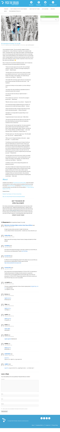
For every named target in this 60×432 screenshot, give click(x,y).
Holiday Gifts (7, 235)
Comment (3, 379)
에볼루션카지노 (7, 308)
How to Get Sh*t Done (35, 8)
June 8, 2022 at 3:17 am (8, 345)
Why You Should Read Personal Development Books (14, 196)
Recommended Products (15, 11)
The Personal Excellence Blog (19, 182)
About (5, 11)
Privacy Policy (55, 425)
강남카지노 (6, 357)
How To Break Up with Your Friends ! (18, 8)
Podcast (6, 8)
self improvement (30, 45)
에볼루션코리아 (7, 298)
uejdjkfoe (6, 364)
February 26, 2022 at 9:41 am (9, 315)
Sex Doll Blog (24, 251)
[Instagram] (44, 418)
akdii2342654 (7, 353)
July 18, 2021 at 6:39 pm (8, 257)
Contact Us (47, 425)
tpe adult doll (7, 255)
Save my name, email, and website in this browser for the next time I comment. (15, 408)
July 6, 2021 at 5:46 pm (8, 247)
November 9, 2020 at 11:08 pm (9, 236)
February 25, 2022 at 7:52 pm (9, 283)
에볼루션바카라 (7, 318)
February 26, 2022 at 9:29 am (9, 295)
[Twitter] (47, 418)
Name (2, 393)
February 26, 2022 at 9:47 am (9, 326)
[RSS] (49, 418)
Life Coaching (45, 8)
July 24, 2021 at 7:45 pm (8, 268)
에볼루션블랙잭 (7, 339)
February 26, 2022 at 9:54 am (9, 336)
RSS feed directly (11, 185)
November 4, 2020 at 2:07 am (9, 226)
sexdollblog (7, 245)
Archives (53, 8)
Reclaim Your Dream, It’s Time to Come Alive (12, 194)
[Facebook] (41, 418)
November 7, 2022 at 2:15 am (9, 355)
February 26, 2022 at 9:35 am (9, 305)
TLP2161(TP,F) (7, 267)
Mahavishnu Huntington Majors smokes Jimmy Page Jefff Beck (18, 225)
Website (2, 403)
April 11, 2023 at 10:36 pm (8, 365)
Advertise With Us (40, 425)
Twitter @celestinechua (26, 185)
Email (2, 398)
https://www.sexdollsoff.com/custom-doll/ (12, 263)
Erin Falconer (16, 45)
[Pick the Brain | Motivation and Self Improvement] (3, 422)
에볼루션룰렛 (7, 328)
